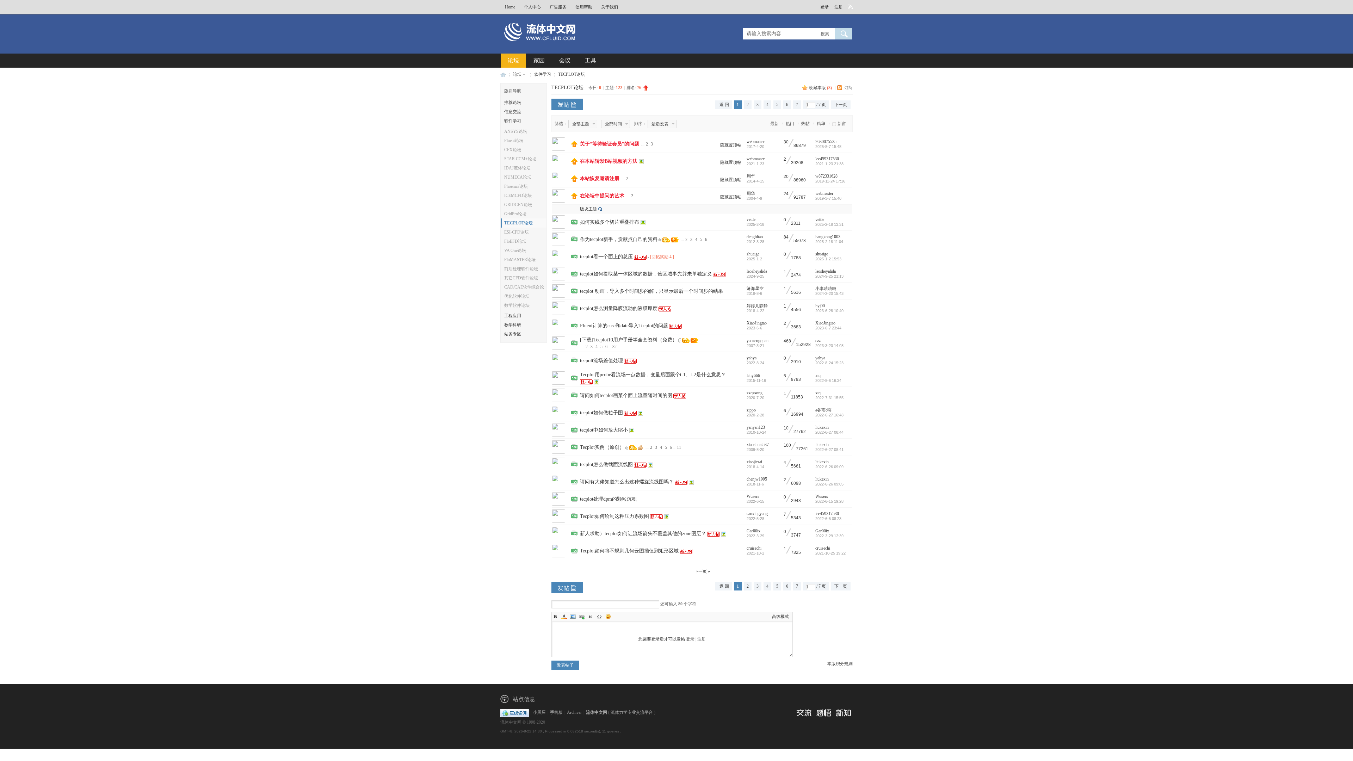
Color (564, 616)
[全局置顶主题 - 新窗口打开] (574, 145)
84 (786, 237)
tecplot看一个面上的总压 (606, 256)
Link (581, 616)
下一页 (840, 104)
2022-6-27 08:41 (829, 449)
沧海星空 (755, 288)
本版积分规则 (840, 663)
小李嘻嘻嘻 (825, 288)
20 (786, 176)
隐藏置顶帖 (730, 145)
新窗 (842, 123)
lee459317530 (827, 158)
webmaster (756, 141)
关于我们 (609, 7)
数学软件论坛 (517, 305)
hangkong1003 (827, 236)
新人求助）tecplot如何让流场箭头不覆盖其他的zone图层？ (643, 533)
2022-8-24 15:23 (829, 363)
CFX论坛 (512, 149)
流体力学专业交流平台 (632, 712)
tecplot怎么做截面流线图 (606, 464)
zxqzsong (754, 392)
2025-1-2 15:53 (828, 259)
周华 (751, 176)
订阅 (848, 87)
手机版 (556, 712)
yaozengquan (757, 340)
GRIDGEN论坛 (518, 204)
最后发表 (659, 124)
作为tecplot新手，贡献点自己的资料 (618, 239)
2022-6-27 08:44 (829, 432)
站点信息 (524, 699)
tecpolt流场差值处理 (601, 360)
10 (786, 428)
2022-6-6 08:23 (828, 518)
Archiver (574, 712)
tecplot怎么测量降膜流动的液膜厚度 (618, 308)
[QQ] (514, 712)
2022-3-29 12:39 (829, 536)
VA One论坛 (515, 250)
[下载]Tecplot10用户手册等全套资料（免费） (628, 339)
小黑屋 (539, 712)
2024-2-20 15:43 (829, 293)
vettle (751, 219)
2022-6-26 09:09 (829, 467)
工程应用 (512, 315)
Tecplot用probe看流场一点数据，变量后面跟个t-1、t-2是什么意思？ (653, 374)
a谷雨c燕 (823, 410)
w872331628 (826, 176)
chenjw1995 (757, 479)
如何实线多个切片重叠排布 (609, 222)
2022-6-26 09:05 (829, 484)
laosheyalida (757, 271)
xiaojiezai (754, 461)
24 (786, 194)
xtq (818, 375)
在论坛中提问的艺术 (602, 195)
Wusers (753, 496)
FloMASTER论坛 (520, 259)
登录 (824, 7)
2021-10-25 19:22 (830, 553)
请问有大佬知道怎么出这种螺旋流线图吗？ (627, 481)
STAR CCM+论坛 (520, 158)
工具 (590, 60)
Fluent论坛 (513, 140)
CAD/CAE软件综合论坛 (524, 288)
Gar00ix (753, 530)
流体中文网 (503, 74)
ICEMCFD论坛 (518, 195)
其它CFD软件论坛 (521, 278)
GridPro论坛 (515, 213)
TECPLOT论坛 (571, 74)
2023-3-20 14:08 (829, 346)
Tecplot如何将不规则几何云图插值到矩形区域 (629, 550)
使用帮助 (583, 7)
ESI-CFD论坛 (516, 232)
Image (572, 616)
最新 (774, 123)
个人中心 (532, 7)
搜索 (825, 33)
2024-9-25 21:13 (829, 276)
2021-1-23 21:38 (829, 164)
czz (818, 340)
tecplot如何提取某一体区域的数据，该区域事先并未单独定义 (646, 274)
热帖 (805, 123)
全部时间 (613, 124)
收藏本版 (820, 87)
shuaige (753, 254)
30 (786, 142)
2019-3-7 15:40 (828, 198)
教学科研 (512, 324)
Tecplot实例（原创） (602, 447)
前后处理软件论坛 (521, 268)
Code (599, 616)
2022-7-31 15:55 (829, 398)
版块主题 (588, 208)
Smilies (608, 616)
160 (787, 445)
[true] (843, 33)
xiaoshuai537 (758, 444)
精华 (821, 123)
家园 (539, 60)
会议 (564, 60)
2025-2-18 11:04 (829, 242)
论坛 (513, 60)
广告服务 (558, 7)
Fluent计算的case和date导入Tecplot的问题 (624, 325)
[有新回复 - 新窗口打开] (574, 223)
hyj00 (820, 305)
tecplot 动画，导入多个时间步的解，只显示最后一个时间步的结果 (651, 291)
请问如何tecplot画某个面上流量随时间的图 (626, 395)
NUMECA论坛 (517, 177)
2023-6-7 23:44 (828, 328)
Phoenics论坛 (516, 186)
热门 (790, 123)
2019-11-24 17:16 (830, 181)
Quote (590, 616)
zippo (751, 410)
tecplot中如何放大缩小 (604, 430)
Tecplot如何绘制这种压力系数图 (614, 516)
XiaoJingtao (757, 323)
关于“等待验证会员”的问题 (609, 144)
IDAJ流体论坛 (517, 168)
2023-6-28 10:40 (829, 311)
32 (614, 346)
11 (679, 447)
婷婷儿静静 (757, 305)
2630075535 (825, 141)
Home (510, 7)
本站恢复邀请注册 (599, 178)
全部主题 (580, 124)
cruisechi (754, 548)
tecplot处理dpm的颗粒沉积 (608, 499)
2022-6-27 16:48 (829, 415)
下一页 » (702, 571)
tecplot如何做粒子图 (601, 412)
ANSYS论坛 (515, 131)
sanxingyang (757, 513)
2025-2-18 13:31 (829, 224)
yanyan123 (756, 427)
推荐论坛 (512, 102)
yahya (751, 357)
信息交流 (512, 111)
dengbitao (755, 236)
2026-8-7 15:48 (828, 146)
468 (787, 341)
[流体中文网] (563, 44)
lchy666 (753, 375)
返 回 (724, 104)
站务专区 (512, 334)
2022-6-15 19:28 (829, 501)
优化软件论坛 (517, 296)
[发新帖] (567, 104)
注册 (838, 7)
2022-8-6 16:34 (828, 380)
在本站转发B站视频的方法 (608, 161)
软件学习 (542, 74)
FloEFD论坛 (515, 241)
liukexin (822, 427)
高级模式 (780, 616)
